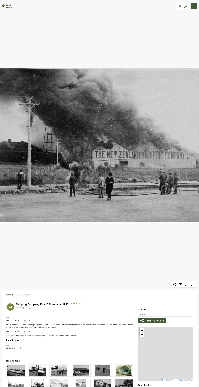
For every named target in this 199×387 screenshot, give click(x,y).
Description (12, 294)
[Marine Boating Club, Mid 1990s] (37, 370)
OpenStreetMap (177, 380)
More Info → (76, 303)
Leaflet (166, 380)
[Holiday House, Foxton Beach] (81, 370)
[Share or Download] (174, 284)
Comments (27, 294)
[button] (142, 330)
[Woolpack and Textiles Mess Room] (102, 370)
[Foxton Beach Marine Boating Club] (59, 370)
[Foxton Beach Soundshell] (124, 370)
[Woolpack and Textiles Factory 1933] (16, 370)
